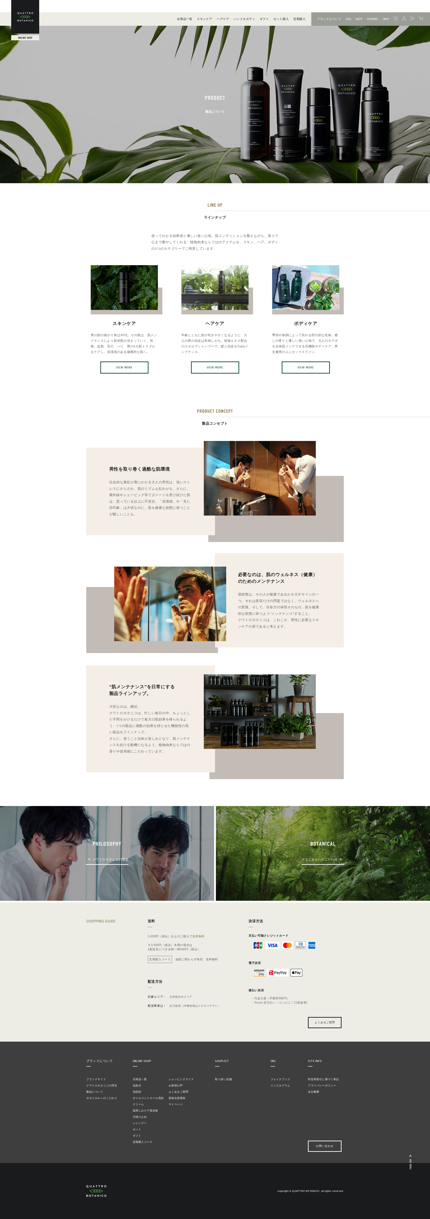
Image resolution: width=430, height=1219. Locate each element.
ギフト (137, 1135)
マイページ (176, 1104)
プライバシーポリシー (322, 1085)
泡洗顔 (137, 1091)
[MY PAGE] (404, 19)
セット (137, 1129)
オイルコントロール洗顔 (148, 1098)
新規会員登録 (177, 1098)
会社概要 (313, 1091)
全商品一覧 (140, 1079)
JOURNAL (372, 19)
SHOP (358, 19)
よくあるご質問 (325, 1022)
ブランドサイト (96, 1079)
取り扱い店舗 (223, 1079)
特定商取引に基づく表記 (323, 1079)
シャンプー (140, 1123)
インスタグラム (280, 1085)
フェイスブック (280, 1079)
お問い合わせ (324, 1146)
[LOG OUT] (412, 19)
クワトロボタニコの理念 (101, 1085)
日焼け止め (140, 1116)
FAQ (348, 19)
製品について (94, 1091)
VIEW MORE (124, 367)
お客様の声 (176, 1085)
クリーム (138, 1104)
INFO (386, 19)
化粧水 (137, 1085)
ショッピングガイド (181, 1079)
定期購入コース (143, 1142)
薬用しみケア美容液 (145, 1110)
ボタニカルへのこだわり (101, 1098)
